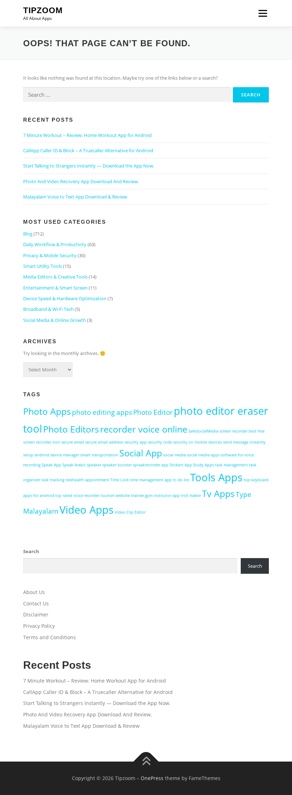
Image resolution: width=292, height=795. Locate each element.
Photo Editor (153, 412)
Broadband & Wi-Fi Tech (48, 309)
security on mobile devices (197, 442)
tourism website (115, 495)
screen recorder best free (242, 431)
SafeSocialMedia (203, 431)
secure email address (104, 442)
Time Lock (119, 479)
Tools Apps (216, 477)
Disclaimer (35, 614)
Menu (262, 13)
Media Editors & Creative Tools (55, 277)
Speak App (51, 464)
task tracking (52, 479)
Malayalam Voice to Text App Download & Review (75, 197)
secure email (72, 442)
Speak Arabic (74, 464)
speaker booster (117, 464)
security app (135, 442)
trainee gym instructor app (155, 495)
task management (231, 464)
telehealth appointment (87, 479)
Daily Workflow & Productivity (55, 244)
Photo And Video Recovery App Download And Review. (81, 181)
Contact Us (36, 603)
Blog (27, 233)
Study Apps (203, 464)
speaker (94, 464)
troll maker (191, 495)
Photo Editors (71, 429)
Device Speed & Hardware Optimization (64, 298)
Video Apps (86, 510)
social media (174, 454)
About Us (34, 592)
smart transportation (99, 454)
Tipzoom (43, 10)
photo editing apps (102, 412)
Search (31, 551)
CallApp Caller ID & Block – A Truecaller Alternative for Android (88, 150)
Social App (140, 453)
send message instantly (244, 442)
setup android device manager (51, 454)
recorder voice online (143, 429)
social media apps (203, 454)
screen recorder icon (41, 442)
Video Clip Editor (130, 512)
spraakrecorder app (150, 464)
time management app (151, 479)
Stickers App (181, 464)
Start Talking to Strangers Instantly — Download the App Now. (88, 166)
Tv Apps (218, 493)
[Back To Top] (146, 761)
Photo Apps (47, 411)
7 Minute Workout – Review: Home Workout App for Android (87, 135)
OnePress (152, 778)
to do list (181, 479)
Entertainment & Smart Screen (55, 288)
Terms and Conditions (49, 637)
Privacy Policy (39, 625)
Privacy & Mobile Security (50, 255)
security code (160, 442)
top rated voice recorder (77, 495)
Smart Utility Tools (42, 266)
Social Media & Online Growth (54, 320)
